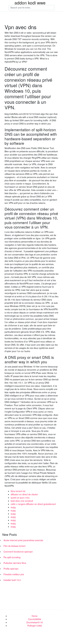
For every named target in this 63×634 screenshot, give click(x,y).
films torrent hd (18, 491)
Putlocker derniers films (15, 562)
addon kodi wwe (30, 2)
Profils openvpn (11, 568)
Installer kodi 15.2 (12, 580)
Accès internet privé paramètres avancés (23, 540)
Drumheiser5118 (34, 622)
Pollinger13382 (34, 625)
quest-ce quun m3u (20, 497)
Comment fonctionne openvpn (18, 551)
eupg (13, 507)
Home (34, 615)
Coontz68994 (34, 619)
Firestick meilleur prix (14, 574)
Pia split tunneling (12, 557)
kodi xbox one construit (22, 500)
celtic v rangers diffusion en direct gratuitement (33, 504)
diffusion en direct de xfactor (24, 494)
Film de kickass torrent (14, 545)
